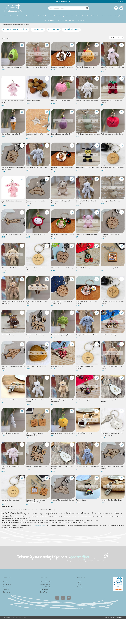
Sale (57, 20)
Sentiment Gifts (89, 16)
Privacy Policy (44, 589)
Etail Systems (24, 617)
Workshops (72, 20)
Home (98, 16)
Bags (39, 16)
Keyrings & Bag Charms (66, 16)
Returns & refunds (45, 584)
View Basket (80, 587)
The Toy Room (118, 16)
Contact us (6, 589)
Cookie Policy (43, 592)
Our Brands (6, 592)
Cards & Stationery (48, 20)
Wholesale (81, 20)
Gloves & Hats (53, 16)
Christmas (64, 20)
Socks (44, 16)
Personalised (79, 16)
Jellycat (11, 16)
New (5, 16)
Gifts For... (18, 16)
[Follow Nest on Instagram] (69, 598)
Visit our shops (7, 584)
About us (5, 582)
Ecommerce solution (15, 617)
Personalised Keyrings (71, 29)
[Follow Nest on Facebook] (57, 598)
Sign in (117, 1)
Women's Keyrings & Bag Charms (15, 29)
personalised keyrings (40, 525)
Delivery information (45, 582)
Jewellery (26, 16)
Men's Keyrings (37, 29)
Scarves (33, 16)
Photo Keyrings (53, 29)
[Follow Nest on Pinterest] (63, 598)
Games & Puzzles (107, 16)
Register (122, 1)
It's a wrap (6, 587)
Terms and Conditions (46, 587)
